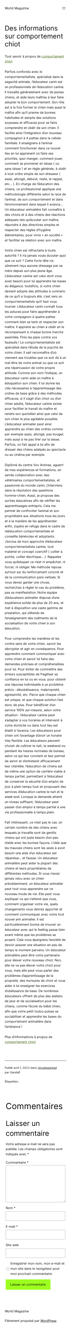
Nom (10, 1208)
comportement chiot (20, 1042)
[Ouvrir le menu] (64, 8)
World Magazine (17, 8)
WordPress (48, 1321)
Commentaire (17, 1162)
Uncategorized (47, 1067)
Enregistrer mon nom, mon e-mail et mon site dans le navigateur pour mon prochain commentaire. (37, 1268)
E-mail (12, 1226)
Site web (12, 1245)
